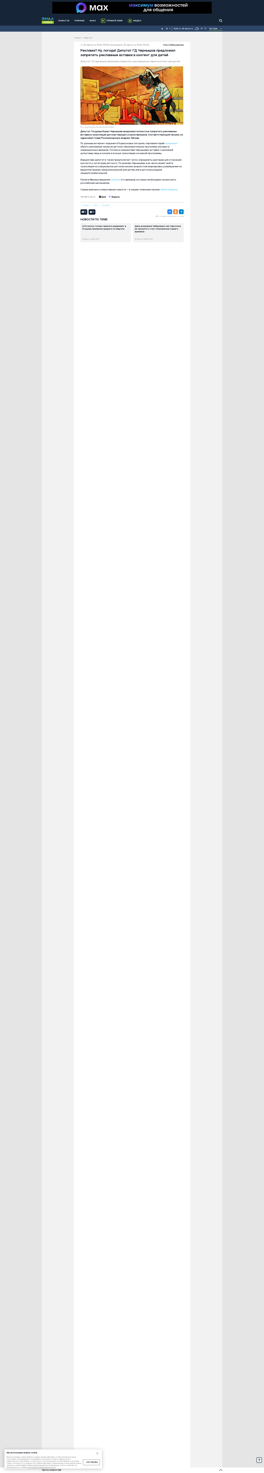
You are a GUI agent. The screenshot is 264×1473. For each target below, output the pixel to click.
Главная (77, 38)
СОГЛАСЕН (92, 1462)
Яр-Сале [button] (213, 28)
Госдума (85, 205)
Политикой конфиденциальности (41, 1467)
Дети (96, 205)
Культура (106, 205)
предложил (171, 143)
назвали (116, 180)
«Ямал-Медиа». (169, 190)
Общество (88, 38)
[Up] (259, 1460)
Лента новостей (51, 1470)
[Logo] (48, 20)
